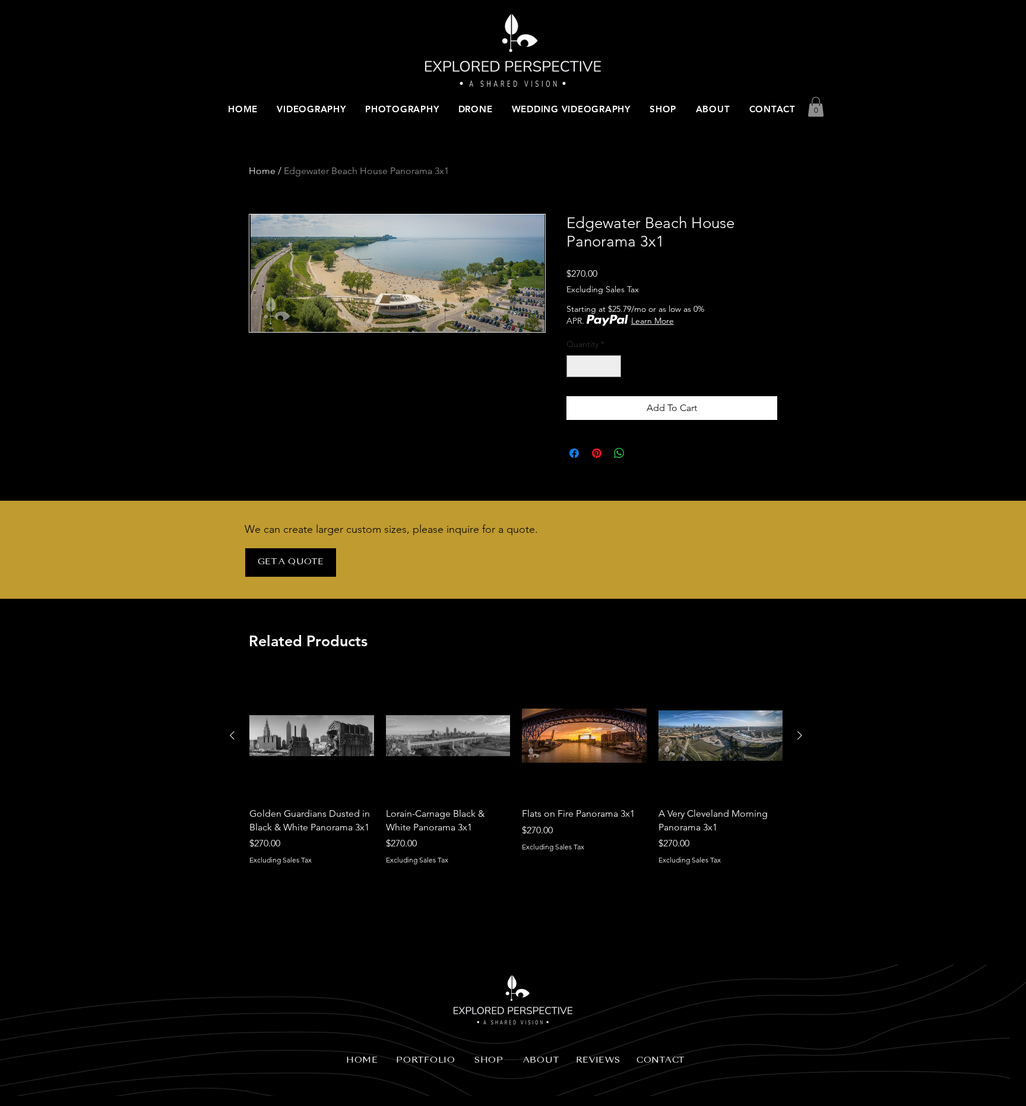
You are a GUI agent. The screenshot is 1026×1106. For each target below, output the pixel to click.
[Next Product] (800, 735)
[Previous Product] (232, 735)
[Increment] (611, 366)
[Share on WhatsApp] (619, 453)
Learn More (652, 320)
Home (262, 170)
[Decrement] (575, 366)
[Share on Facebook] (574, 453)
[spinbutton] (593, 366)
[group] (516, 776)
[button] (816, 106)
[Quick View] (311, 736)
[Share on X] (642, 453)
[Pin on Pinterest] (597, 453)
